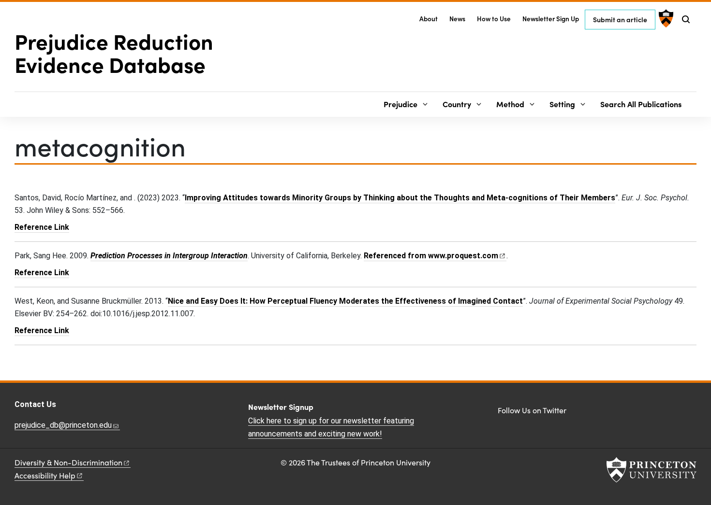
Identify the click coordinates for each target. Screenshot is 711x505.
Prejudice (400, 103)
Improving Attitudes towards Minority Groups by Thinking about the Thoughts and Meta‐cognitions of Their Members (400, 197)
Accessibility (45, 475)
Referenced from (435, 255)
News (457, 18)
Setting (562, 103)
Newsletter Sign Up (550, 18)
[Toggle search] (686, 19)
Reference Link (42, 227)
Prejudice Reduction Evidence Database (114, 52)
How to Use (494, 18)
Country (457, 103)
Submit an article (620, 19)
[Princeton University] (665, 18)
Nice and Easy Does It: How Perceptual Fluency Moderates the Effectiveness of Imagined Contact (345, 301)
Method (510, 103)
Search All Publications (640, 103)
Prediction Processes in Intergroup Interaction (169, 255)
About (428, 18)
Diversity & (68, 462)
